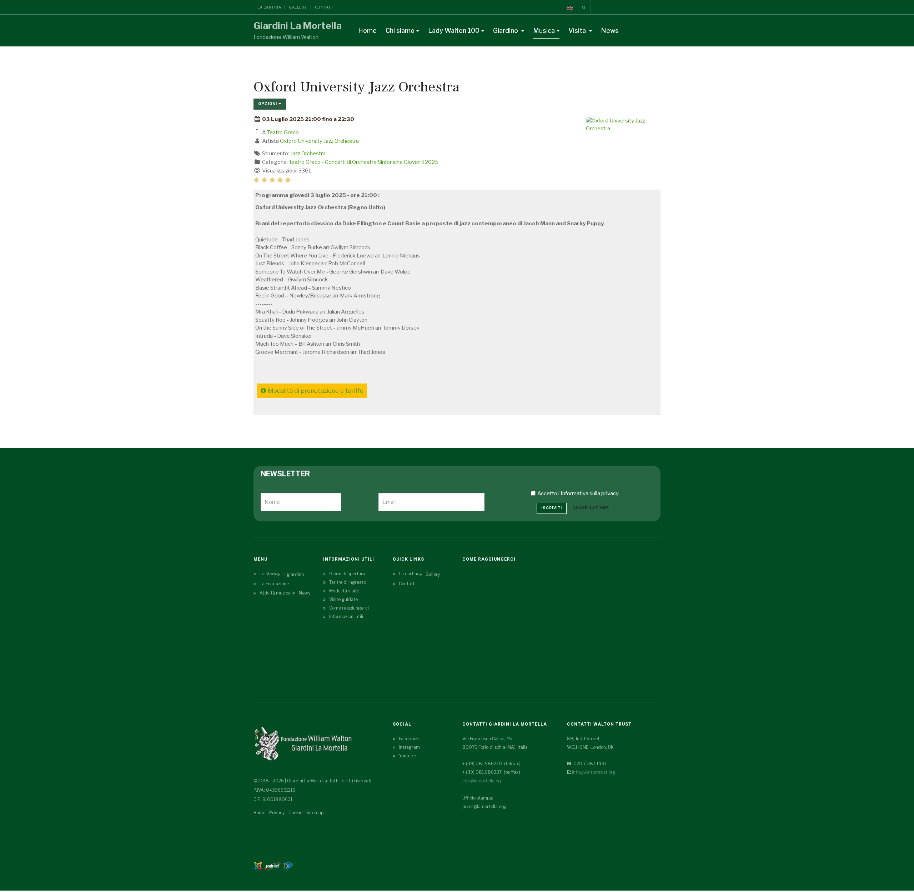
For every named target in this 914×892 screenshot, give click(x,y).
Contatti (325, 7)
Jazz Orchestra (308, 153)
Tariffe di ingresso (347, 582)
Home (367, 30)
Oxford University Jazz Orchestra (319, 141)
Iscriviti (551, 508)
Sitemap (314, 812)
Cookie (295, 812)
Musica (544, 30)
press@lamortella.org (484, 806)
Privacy (277, 812)
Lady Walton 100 (453, 30)
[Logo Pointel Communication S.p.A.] (272, 865)
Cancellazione (590, 508)
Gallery (298, 7)
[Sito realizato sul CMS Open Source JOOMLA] (257, 865)
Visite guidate (343, 599)
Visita (577, 30)
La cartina (269, 7)
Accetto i (578, 493)
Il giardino (293, 574)
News (610, 30)
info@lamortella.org (482, 780)
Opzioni (268, 103)
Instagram (409, 747)
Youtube (407, 755)
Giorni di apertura (347, 573)
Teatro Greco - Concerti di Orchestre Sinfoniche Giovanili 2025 (363, 162)
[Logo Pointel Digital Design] (287, 865)
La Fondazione (274, 583)
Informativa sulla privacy (590, 493)
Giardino (506, 30)
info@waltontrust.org (594, 772)
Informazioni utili (346, 616)
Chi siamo (400, 30)
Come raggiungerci (349, 608)
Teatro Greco (283, 132)
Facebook (409, 738)
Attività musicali (276, 593)
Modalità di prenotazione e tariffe (315, 390)
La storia (268, 573)
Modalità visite (344, 590)
